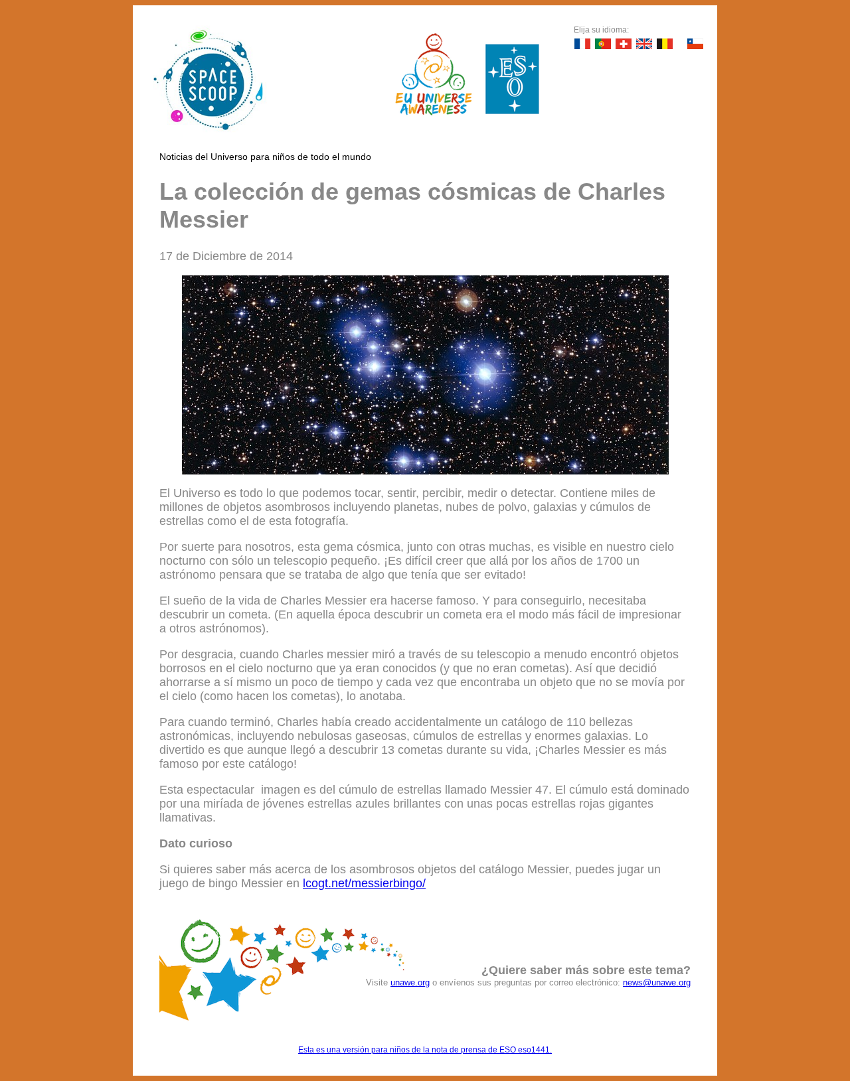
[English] (644, 44)
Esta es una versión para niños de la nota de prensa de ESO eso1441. (425, 1049)
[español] (695, 44)
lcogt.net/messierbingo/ (364, 883)
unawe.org (410, 982)
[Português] (603, 44)
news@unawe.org (657, 982)
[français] (582, 44)
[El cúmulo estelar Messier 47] (425, 470)
